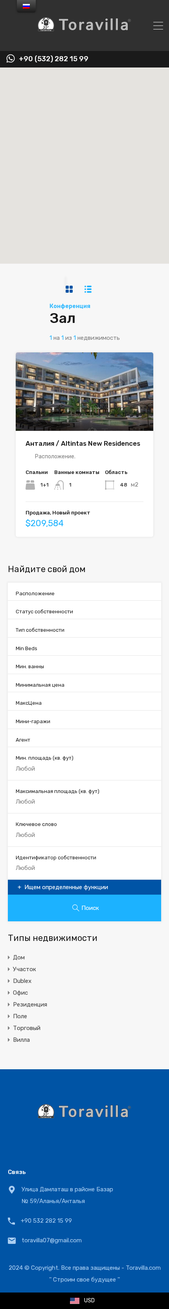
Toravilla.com (143, 1267)
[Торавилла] (84, 41)
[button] (92, 165)
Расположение (35, 593)
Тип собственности (40, 630)
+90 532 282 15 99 (46, 1220)
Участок (24, 969)
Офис (20, 992)
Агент (23, 740)
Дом (19, 957)
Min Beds (26, 648)
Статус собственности (44, 611)
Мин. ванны (30, 666)
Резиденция (30, 1004)
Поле (20, 1016)
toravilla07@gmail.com (52, 1240)
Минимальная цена (40, 685)
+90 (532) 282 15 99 (53, 59)
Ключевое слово (36, 824)
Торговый (26, 1028)
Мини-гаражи (33, 721)
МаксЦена (29, 703)
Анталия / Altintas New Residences (83, 443)
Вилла (21, 1039)
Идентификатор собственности (56, 858)
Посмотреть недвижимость (84, 415)
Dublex (22, 980)
